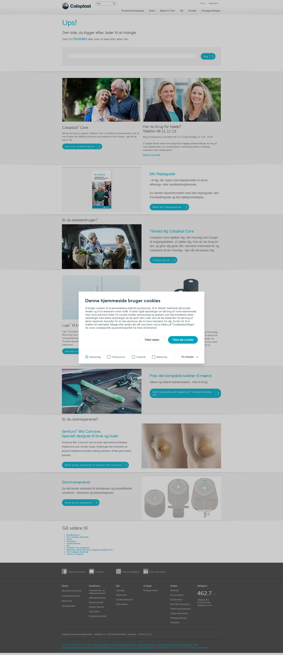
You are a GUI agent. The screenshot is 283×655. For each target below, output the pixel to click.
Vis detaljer (187, 357)
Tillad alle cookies (183, 339)
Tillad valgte (151, 339)
